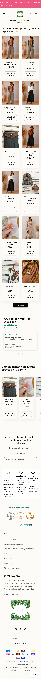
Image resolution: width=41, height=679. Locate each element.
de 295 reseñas (10, 327)
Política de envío (11, 558)
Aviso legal (28, 670)
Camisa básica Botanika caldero (30, 153)
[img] (21, 324)
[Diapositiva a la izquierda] (16, 428)
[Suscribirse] (34, 459)
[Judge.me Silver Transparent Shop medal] (11, 516)
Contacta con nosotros (13, 544)
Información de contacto (21, 674)
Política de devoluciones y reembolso (19, 549)
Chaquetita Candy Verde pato (30, 64)
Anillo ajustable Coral (10, 243)
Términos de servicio (12, 568)
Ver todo (21, 305)
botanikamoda (18, 661)
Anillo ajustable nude (30, 287)
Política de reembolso (24, 664)
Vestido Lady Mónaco (30, 243)
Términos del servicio (30, 667)
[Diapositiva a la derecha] (25, 428)
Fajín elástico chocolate (10, 152)
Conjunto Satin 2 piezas (10, 109)
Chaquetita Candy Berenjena (10, 63)
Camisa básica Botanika (11, 198)
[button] (4, 14)
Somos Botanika (10, 539)
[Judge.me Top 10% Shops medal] (30, 516)
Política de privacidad (13, 554)
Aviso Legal (8, 563)
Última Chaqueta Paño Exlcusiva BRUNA (30, 198)
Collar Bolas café (10, 287)
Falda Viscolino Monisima (30, 109)
